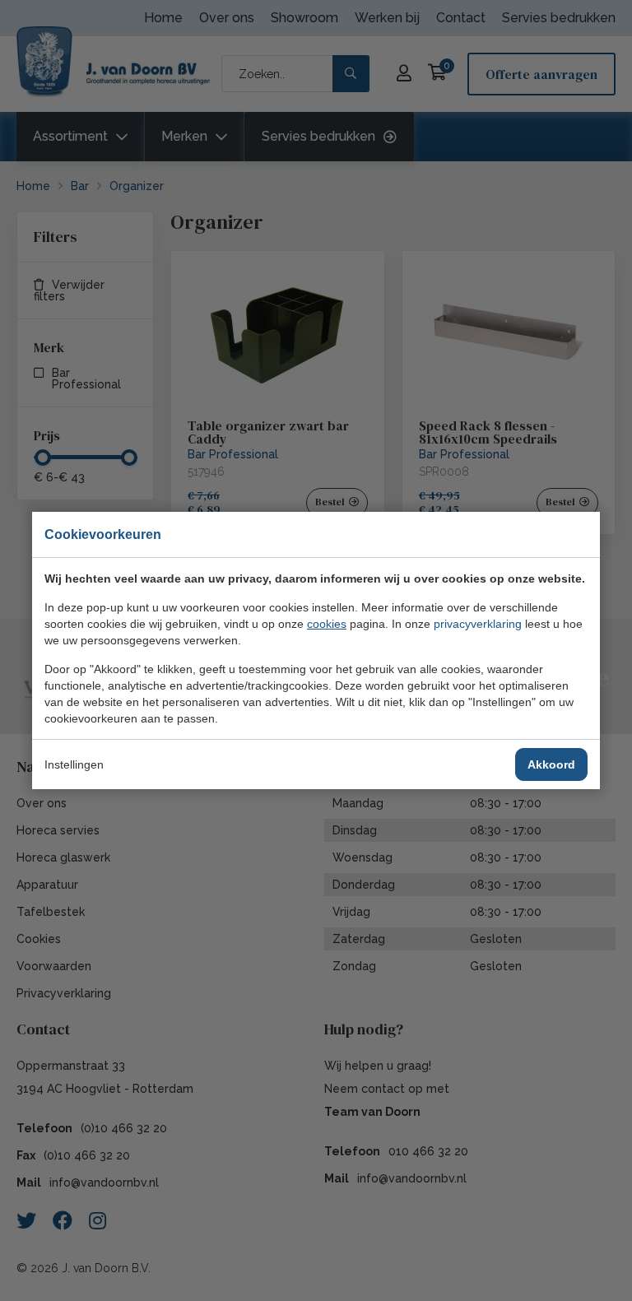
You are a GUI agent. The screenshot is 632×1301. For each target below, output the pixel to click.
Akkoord (551, 764)
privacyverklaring (478, 623)
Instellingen (74, 764)
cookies (326, 623)
